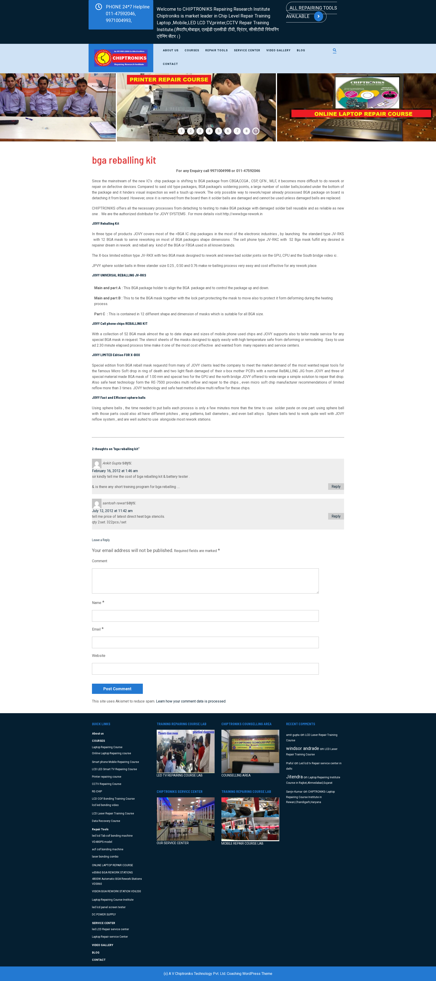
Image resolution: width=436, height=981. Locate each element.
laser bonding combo (105, 856)
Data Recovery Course (106, 821)
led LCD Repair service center (110, 929)
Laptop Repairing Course (107, 747)
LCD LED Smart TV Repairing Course (114, 769)
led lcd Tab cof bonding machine (112, 835)
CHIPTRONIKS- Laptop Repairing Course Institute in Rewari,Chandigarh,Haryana (310, 797)
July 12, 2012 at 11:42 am (112, 511)
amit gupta (293, 735)
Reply (336, 486)
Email (98, 629)
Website (98, 655)
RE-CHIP (97, 791)
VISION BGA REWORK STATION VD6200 (116, 891)
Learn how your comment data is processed (190, 701)
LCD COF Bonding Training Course (113, 798)
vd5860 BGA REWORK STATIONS (112, 872)
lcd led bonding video (105, 805)
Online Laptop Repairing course (111, 753)
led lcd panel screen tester (109, 907)
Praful (289, 763)
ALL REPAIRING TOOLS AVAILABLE (311, 12)
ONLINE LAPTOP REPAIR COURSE (112, 865)
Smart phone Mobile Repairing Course (115, 762)
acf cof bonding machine (107, 849)
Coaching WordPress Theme (249, 973)
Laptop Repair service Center (110, 936)
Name (98, 602)
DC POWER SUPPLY (104, 914)
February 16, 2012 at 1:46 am (115, 471)
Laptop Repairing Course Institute (113, 899)
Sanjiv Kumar (294, 791)
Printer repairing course (106, 776)
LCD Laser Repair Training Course (113, 813)
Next (419, 107)
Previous (17, 107)
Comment (99, 561)
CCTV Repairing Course (106, 784)
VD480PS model (102, 841)
